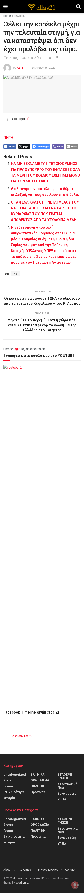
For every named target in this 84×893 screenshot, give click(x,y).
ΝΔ (16, 273)
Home (7, 16)
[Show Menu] (5, 6)
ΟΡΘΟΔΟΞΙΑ (40, 780)
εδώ (29, 119)
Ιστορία (9, 798)
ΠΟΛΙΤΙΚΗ (20, 16)
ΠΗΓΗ (8, 138)
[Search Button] (78, 6)
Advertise (25, 869)
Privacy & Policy (48, 869)
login (17, 349)
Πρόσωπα (38, 792)
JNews (17, 878)
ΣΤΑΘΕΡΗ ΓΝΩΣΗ (65, 776)
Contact (70, 869)
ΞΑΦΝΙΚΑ (37, 774)
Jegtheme (21, 882)
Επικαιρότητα (14, 792)
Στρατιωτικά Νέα (68, 785)
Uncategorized (14, 774)
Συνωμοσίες (67, 793)
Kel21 (20, 67)
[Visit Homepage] (41, 6)
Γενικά (8, 786)
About (7, 869)
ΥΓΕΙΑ (62, 799)
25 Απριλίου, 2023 (43, 67)
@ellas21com (22, 736)
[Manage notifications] (74, 885)
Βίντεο (8, 780)
